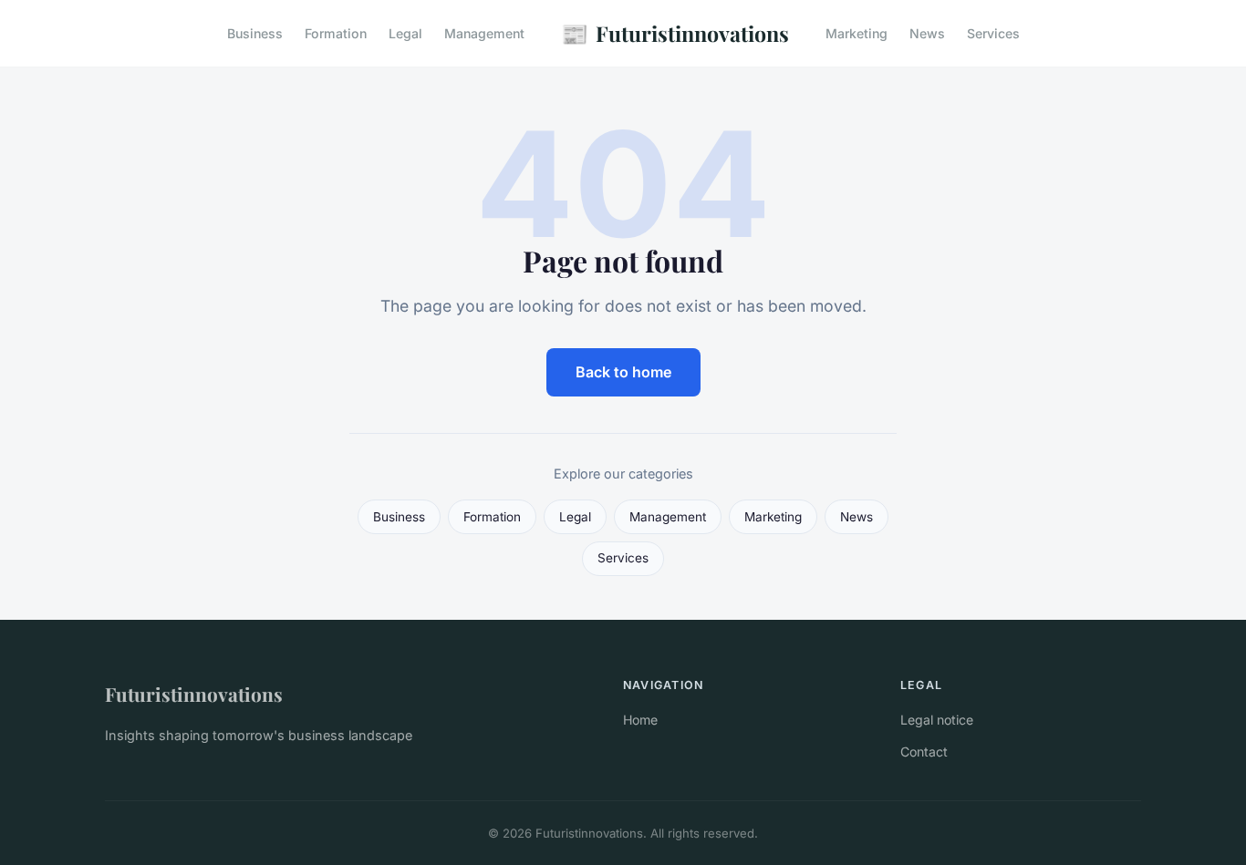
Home (640, 719)
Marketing (856, 33)
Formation (336, 33)
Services (993, 33)
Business (255, 33)
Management (484, 33)
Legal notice (936, 719)
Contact (924, 751)
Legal (405, 33)
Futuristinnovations (675, 32)
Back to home (623, 372)
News (927, 33)
